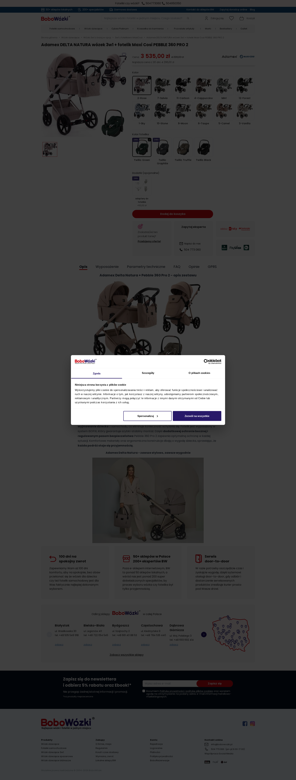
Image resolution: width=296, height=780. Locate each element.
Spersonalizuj (145, 415)
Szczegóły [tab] (148, 372)
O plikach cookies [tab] (199, 372)
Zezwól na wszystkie (197, 415)
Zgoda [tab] (97, 373)
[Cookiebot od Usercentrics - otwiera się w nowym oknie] (206, 361)
